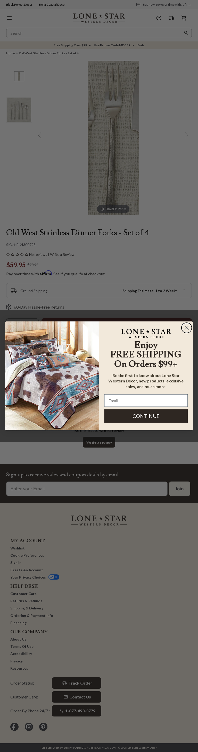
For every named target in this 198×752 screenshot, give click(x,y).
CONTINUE (146, 416)
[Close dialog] (186, 327)
